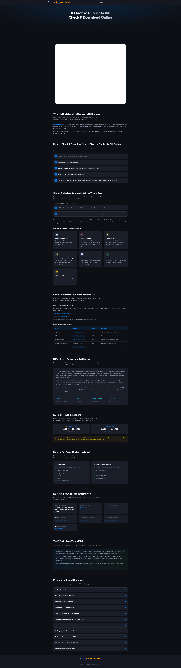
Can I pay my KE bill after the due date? (65, 631)
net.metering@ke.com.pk (111, 520)
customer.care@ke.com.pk (62, 520)
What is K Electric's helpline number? (65, 607)
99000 (85, 507)
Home (101, 2)
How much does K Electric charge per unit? (66, 642)
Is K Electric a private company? (63, 590)
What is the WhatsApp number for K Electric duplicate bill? (71, 619)
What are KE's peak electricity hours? (65, 648)
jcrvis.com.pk (57, 124)
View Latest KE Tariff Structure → (65, 567)
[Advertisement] (90, 33)
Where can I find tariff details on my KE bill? (66, 625)
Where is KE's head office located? (64, 601)
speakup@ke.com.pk (85, 520)
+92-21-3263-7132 (110, 507)
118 (81, 507)
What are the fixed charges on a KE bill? (66, 637)
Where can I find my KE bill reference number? (67, 613)
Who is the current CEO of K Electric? (65, 595)
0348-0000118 (59, 528)
